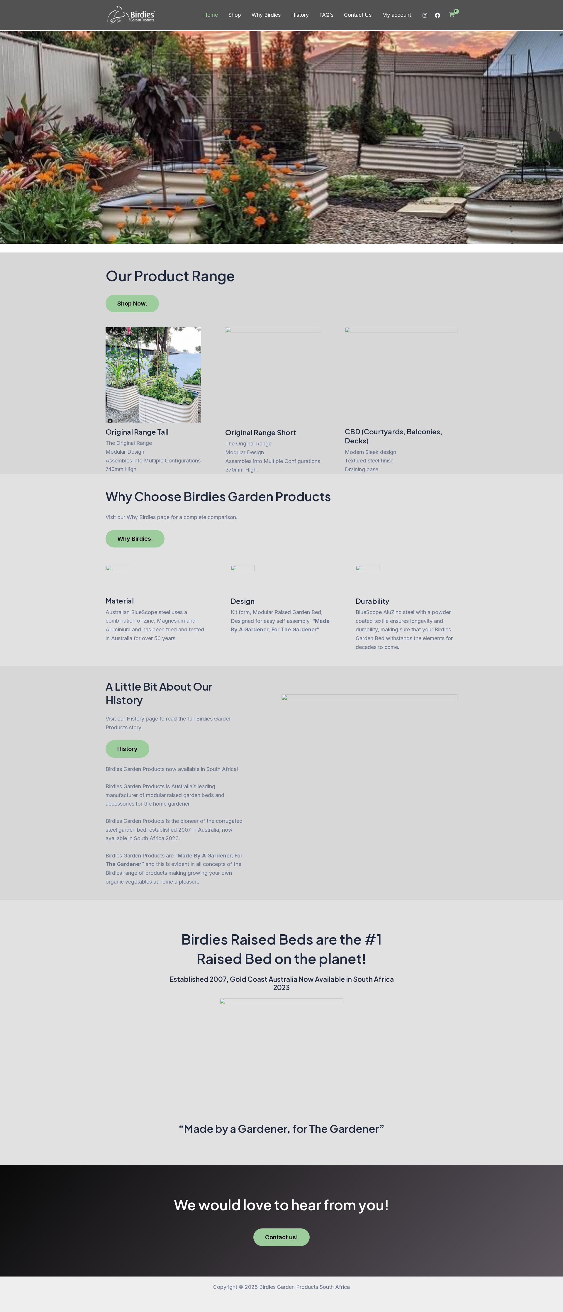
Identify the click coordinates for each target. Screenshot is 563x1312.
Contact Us (358, 15)
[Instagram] (425, 15)
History (300, 15)
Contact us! (281, 1237)
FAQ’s (326, 15)
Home (210, 15)
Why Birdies (266, 15)
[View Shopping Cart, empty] (451, 15)
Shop (234, 15)
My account (396, 15)
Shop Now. (132, 303)
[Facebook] (437, 15)
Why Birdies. (135, 538)
